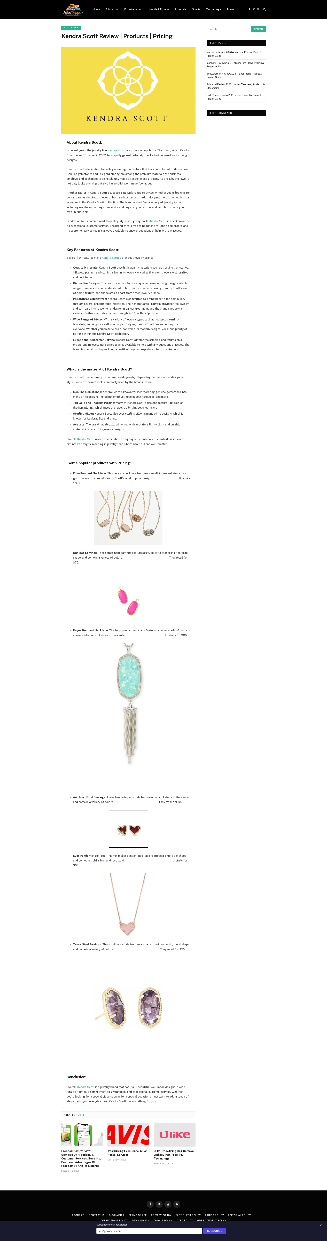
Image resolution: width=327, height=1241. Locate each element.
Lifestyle (180, 9)
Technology (213, 9)
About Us (78, 1215)
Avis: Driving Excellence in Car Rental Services (127, 1152)
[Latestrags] (72, 9)
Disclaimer (116, 1215)
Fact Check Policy (188, 1215)
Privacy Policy (161, 1215)
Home (96, 9)
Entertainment (133, 9)
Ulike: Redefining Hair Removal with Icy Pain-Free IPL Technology (174, 1154)
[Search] (264, 9)
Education (112, 9)
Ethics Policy (214, 1215)
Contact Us (97, 1215)
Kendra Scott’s (76, 169)
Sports (196, 9)
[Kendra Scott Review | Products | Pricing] (128, 90)
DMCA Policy (140, 1220)
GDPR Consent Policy (212, 1220)
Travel (231, 9)
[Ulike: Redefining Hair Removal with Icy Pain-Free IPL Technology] (175, 1135)
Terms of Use (137, 1215)
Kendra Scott (116, 150)
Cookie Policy (163, 1220)
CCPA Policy (185, 1220)
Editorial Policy (239, 1215)
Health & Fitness (159, 9)
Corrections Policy (114, 1220)
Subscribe (214, 1230)
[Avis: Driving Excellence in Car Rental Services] (128, 1135)
